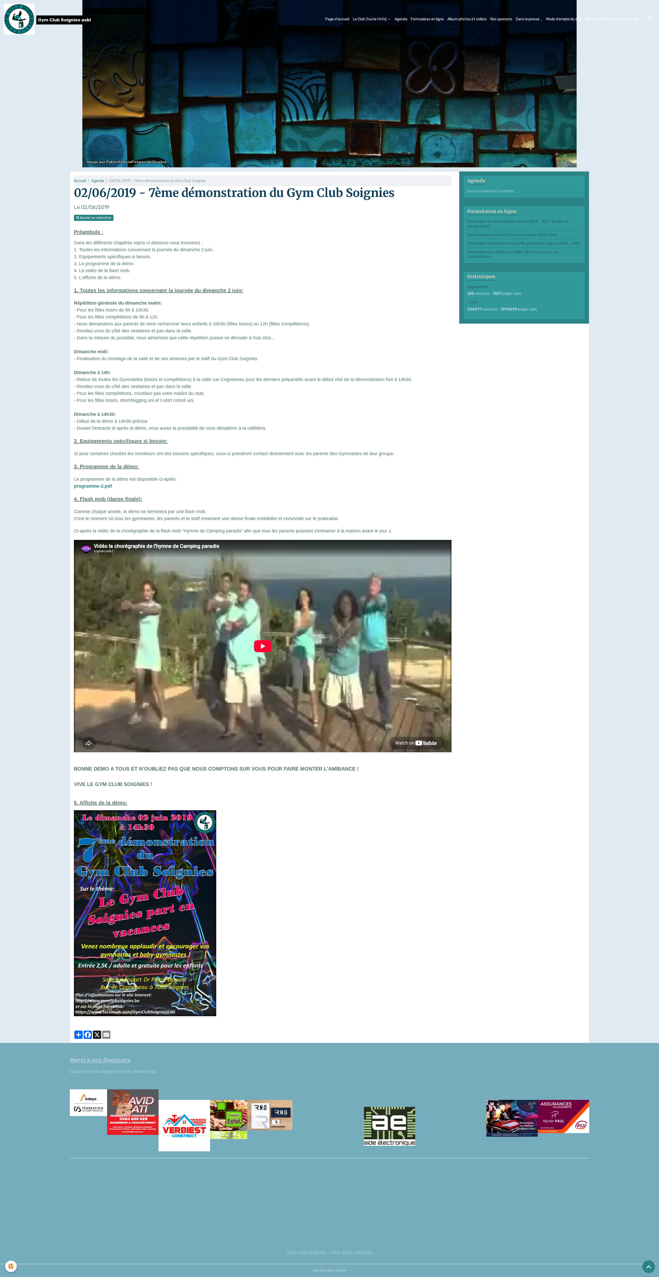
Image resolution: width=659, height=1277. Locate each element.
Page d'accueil (337, 19)
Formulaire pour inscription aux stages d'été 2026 (512, 234)
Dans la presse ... (529, 19)
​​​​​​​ (329, 1126)
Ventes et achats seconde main (611, 19)
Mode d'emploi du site (564, 19)
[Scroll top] (648, 1266)
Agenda (401, 19)
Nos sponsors (501, 19)
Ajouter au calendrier (95, 218)
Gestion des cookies (329, 1270)
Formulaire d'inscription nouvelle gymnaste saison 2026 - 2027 (524, 243)
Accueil (80, 181)
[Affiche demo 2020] (145, 912)
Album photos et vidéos (467, 19)
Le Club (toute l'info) (370, 19)
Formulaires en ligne (427, 19)
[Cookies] (11, 1266)
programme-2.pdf (93, 486)
